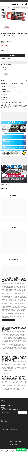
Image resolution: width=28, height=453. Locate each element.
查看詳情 (8, 320)
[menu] (1, 4)
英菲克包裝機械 (4, 432)
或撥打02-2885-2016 (20, 1)
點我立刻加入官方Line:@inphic (10, 1)
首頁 (1, 7)
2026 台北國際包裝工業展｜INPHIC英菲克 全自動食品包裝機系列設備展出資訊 (14, 280)
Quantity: (3, 50)
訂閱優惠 (22, 412)
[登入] (23, 4)
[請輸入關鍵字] (5, 4)
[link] (7, 218)
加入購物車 (13, 55)
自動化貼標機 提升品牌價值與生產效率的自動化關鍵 (14, 329)
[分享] (26, 55)
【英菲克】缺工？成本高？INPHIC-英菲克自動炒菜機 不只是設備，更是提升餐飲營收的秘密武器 (14, 358)
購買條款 (8, 58)
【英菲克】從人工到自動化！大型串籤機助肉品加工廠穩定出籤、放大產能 (14, 377)
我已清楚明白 (4, 58)
